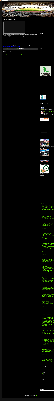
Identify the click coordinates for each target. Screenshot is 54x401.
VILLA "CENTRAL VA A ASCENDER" (46, 272)
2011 (41, 379)
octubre (43, 367)
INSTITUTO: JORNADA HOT (45, 344)
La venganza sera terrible (44, 181)
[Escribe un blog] (20, 48)
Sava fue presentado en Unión (46, 271)
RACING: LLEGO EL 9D (45, 325)
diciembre (43, 204)
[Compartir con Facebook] (22, 48)
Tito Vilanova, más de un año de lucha (47, 267)
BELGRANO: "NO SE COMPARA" (46, 358)
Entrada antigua (35, 54)
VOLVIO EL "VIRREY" (44, 277)
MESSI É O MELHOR (44, 238)
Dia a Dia (42, 179)
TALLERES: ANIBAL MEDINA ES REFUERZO (48, 205)
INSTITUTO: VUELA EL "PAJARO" (46, 261)
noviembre (43, 366)
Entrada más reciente (6, 54)
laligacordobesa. (43, 185)
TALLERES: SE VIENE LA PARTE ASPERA (47, 223)
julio (42, 371)
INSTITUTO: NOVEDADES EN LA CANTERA (47, 242)
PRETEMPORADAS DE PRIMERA (46, 215)
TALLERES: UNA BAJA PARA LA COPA (47, 359)
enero (42, 378)
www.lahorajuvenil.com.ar (44, 186)
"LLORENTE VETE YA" (45, 266)
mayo (42, 373)
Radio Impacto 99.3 (43, 184)
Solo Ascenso (42, 176)
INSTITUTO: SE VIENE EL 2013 (46, 225)
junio (42, 372)
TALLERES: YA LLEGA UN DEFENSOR (47, 270)
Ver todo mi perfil (42, 386)
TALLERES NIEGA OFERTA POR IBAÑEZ (47, 276)
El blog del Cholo (43, 177)
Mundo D (42, 180)
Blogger (36, 395)
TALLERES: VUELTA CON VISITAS (46, 234)
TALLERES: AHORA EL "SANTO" (46, 343)
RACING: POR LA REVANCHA (46, 354)
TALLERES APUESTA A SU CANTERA (47, 249)
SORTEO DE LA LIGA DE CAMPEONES (47, 259)
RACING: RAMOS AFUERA (45, 301)
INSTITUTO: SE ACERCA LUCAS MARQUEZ (48, 224)
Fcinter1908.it (43, 182)
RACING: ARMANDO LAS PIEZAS (46, 226)
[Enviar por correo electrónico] (19, 48)
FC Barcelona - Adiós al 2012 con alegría (47, 210)
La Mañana (42, 178)
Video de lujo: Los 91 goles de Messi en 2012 (48, 235)
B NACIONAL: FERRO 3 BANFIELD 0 (47, 321)
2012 (42, 203)
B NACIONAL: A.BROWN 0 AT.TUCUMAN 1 (47, 338)
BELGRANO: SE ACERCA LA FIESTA (46, 350)
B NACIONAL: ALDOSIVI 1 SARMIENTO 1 (47, 317)
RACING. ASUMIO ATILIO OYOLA (46, 297)
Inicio (21, 54)
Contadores (41, 125)
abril (42, 374)
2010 (42, 380)
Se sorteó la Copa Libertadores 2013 (46, 248)
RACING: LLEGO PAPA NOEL (45, 247)
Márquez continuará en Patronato (46, 216)
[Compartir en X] (21, 48)
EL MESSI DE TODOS (44, 217)
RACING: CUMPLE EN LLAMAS (46, 289)
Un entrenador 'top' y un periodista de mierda (48, 282)
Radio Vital (42, 183)
